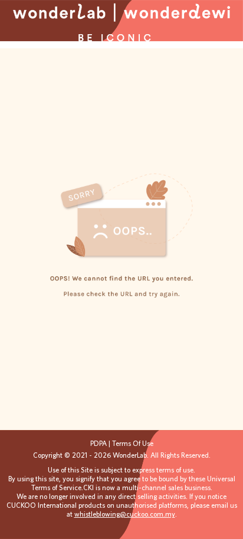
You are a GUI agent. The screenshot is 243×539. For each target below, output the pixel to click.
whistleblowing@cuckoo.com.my (124, 514)
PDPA (99, 443)
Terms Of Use (132, 443)
